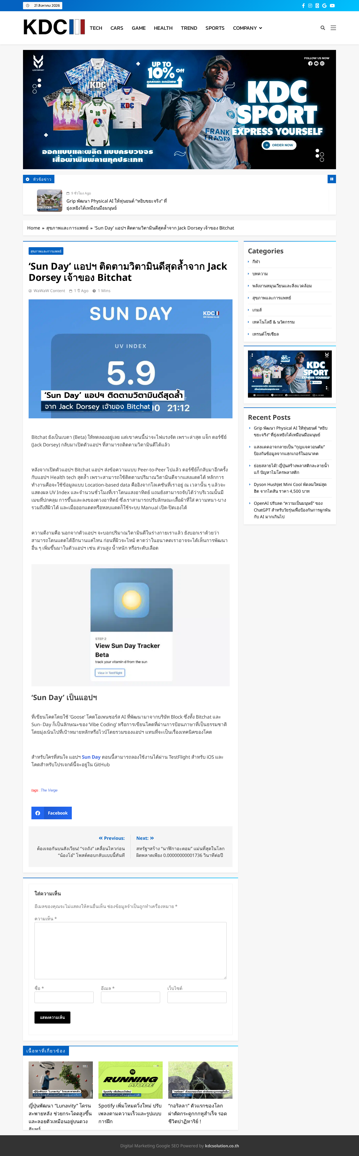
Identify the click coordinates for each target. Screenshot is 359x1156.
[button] (51, 813)
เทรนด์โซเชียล (265, 334)
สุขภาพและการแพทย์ (46, 251)
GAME (139, 28)
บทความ (260, 273)
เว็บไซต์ (174, 988)
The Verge (49, 790)
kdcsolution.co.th (222, 1145)
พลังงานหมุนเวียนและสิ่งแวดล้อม (282, 285)
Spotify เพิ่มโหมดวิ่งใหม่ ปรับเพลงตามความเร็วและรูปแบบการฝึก (130, 1113)
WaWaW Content (49, 290)
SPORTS (215, 28)
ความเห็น (45, 919)
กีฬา (256, 261)
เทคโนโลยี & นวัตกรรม (273, 322)
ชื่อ (39, 988)
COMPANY (245, 28)
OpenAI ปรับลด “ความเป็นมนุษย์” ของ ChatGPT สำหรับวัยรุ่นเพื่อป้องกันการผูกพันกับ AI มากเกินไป (292, 509)
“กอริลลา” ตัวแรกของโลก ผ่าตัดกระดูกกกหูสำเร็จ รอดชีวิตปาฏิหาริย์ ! (197, 1113)
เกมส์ (257, 310)
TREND (189, 28)
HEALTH (163, 28)
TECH (96, 28)
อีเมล (108, 988)
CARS (117, 28)
